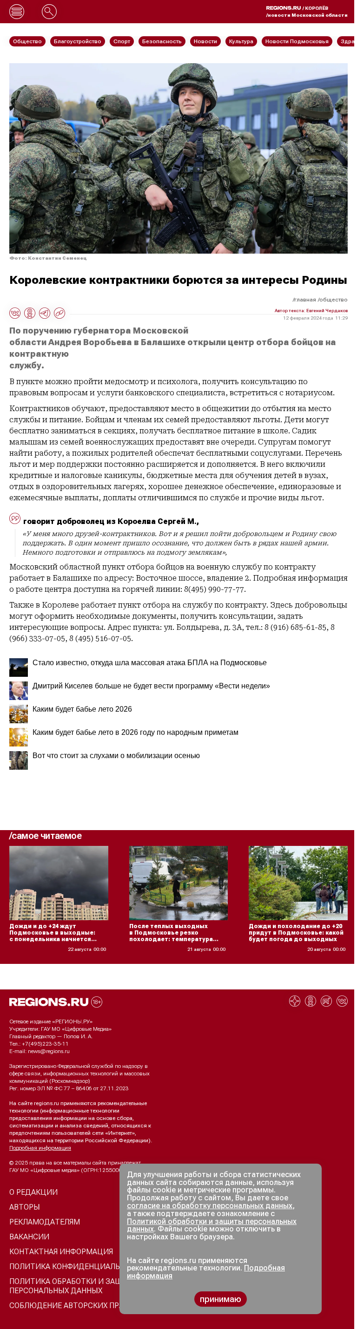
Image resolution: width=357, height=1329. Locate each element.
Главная (305, 299)
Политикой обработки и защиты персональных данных (212, 1225)
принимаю (220, 1299)
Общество (333, 299)
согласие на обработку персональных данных (209, 1205)
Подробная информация (40, 1148)
